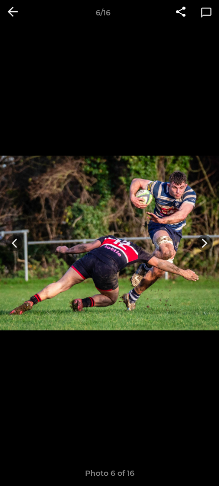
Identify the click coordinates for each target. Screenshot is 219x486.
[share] (180, 12)
